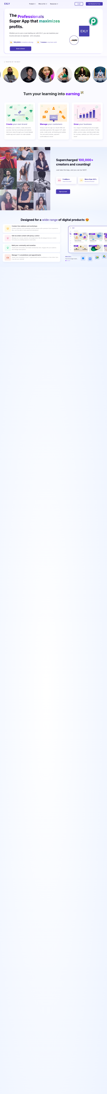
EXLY (53, 524)
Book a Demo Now (53, 568)
